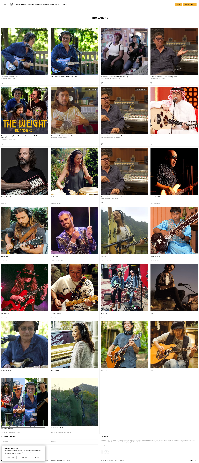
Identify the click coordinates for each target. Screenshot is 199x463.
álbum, (10, 432)
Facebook (103, 460)
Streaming (31, 4)
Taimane (103, 256)
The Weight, (159, 78)
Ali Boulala (153, 313)
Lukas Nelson (117, 78)
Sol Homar (54, 197)
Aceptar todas (10, 457)
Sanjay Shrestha (56, 313)
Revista (57, 4)
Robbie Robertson (6, 370)
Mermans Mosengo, (111, 78)
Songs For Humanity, (4, 432)
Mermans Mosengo (57, 427)
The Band (163, 78)
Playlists (46, 4)
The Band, (3, 78)
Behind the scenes (115, 198)
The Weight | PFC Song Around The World (64, 76)
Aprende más (104, 445)
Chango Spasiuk (6, 197)
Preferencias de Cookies (63, 460)
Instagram (110, 460)
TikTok (116, 460)
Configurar (37, 457)
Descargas (38, 4)
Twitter (122, 460)
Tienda (52, 4)
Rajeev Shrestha (155, 256)
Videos (18, 4)
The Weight (65, 137)
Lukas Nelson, (53, 137)
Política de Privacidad (16, 453)
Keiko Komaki (55, 370)
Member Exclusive (117, 137)
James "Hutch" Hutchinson (158, 197)
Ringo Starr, (10, 139)
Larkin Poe (104, 313)
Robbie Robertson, (8, 78)
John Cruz (104, 370)
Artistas (23, 4)
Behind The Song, (59, 137)
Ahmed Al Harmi (155, 136)
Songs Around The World (16, 432)
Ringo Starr (13, 78)
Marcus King (14, 139)
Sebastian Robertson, (104, 78)
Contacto (53, 460)
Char (151, 370)
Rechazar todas (23, 457)
